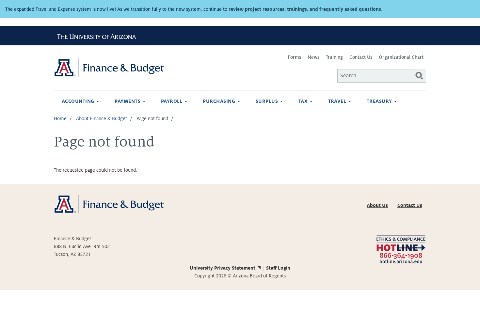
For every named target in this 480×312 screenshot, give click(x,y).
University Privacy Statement (222, 268)
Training (334, 57)
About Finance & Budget (101, 118)
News (313, 57)
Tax (303, 101)
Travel (338, 101)
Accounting (79, 101)
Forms (294, 57)
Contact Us (360, 57)
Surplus (268, 101)
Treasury (380, 101)
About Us (377, 205)
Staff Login (278, 268)
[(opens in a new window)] (401, 249)
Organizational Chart (401, 57)
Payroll (172, 101)
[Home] (147, 67)
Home (60, 118)
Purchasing (219, 101)
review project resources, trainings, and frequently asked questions (305, 9)
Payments (128, 101)
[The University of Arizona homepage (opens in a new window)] (99, 35)
